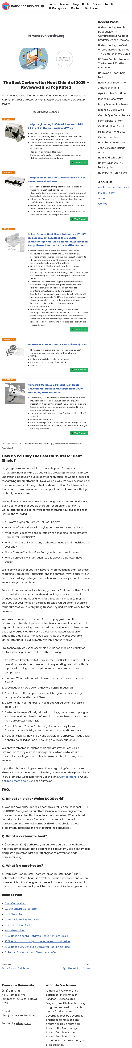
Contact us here (69, 777)
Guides (97, 4)
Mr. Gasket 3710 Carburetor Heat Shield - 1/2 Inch (57, 344)
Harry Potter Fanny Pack (112, 172)
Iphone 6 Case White (110, 99)
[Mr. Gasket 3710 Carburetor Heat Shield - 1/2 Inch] (15, 351)
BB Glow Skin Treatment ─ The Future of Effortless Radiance (113, 63)
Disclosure (91, 8)
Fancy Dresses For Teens (113, 104)
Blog (76, 4)
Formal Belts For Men (110, 121)
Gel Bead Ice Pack (109, 137)
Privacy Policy (106, 193)
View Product (80, 162)
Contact (76, 8)
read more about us (19, 781)
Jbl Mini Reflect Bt (108, 88)
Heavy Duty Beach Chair (112, 82)
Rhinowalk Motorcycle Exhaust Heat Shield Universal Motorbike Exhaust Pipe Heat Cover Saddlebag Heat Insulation (55, 388)
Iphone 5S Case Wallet (112, 110)
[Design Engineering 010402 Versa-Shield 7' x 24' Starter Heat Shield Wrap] (15, 181)
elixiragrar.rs (23, 1023)
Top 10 (109, 4)
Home (52, 4)
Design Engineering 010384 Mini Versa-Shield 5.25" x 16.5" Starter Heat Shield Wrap (55, 126)
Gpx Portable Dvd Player (112, 93)
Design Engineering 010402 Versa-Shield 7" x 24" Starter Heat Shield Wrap (57, 179)
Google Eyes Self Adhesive (114, 115)
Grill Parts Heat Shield (111, 126)
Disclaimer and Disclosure (113, 187)
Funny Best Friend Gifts (111, 131)
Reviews (64, 4)
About (102, 198)
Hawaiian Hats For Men (112, 142)
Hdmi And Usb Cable (110, 157)
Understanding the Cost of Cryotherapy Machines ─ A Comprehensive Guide (114, 50)
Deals (85, 4)
